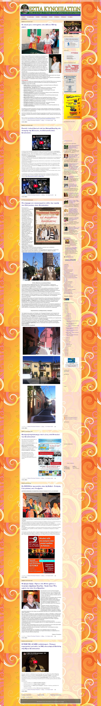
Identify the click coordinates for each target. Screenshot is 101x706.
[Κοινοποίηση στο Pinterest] (26, 121)
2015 (66, 349)
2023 (66, 304)
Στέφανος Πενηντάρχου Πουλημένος (71, 417)
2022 (66, 305)
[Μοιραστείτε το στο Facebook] (25, 121)
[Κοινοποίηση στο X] (24, 121)
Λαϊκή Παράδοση (67, 272)
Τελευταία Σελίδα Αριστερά (68, 286)
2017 (66, 312)
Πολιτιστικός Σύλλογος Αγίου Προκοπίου (71, 275)
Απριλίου (67, 341)
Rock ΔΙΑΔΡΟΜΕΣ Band (68, 293)
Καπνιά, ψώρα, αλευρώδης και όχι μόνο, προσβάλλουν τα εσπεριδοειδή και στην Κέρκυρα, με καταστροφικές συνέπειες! (74, 147)
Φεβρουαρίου (68, 344)
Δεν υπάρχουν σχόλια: (49, 120)
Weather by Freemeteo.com (76, 468)
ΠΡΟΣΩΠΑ (63, 17)
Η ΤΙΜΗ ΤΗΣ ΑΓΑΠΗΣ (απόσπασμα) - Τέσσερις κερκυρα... (72, 335)
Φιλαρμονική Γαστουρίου (68, 271)
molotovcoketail (55, 701)
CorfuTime (65, 268)
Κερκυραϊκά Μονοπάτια (68, 290)
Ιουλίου (67, 337)
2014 (66, 350)
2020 (66, 308)
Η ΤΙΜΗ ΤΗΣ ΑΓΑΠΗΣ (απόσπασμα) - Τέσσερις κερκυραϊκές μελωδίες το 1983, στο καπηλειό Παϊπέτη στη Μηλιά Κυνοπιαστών (41, 646)
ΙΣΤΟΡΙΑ (38, 17)
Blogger (62, 701)
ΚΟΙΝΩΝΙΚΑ (24, 19)
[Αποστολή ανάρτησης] (55, 120)
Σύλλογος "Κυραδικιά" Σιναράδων (70, 289)
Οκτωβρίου (68, 316)
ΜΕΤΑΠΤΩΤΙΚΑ (68, 238)
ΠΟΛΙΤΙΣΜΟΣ (44, 17)
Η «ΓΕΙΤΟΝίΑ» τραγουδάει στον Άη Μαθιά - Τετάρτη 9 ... (72, 330)
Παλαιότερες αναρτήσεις (55, 695)
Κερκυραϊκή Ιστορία (67, 284)
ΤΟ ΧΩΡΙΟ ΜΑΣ (30, 17)
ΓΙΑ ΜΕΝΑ (70, 17)
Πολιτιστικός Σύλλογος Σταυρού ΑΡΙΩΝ (70, 277)
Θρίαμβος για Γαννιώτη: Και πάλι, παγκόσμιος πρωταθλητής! (70, 249)
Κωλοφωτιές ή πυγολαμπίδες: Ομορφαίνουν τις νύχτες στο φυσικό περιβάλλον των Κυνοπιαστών (74, 219)
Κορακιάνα (66, 280)
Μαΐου (67, 340)
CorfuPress (66, 267)
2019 (66, 309)
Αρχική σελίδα (40, 695)
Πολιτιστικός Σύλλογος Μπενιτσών (70, 276)
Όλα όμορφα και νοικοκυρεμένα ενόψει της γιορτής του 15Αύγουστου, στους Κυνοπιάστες (40, 204)
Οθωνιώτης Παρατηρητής (68, 281)
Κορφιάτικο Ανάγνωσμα (68, 292)
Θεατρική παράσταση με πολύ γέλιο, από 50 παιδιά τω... (72, 328)
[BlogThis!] (23, 121)
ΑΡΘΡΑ (50, 17)
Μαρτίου (67, 343)
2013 (66, 352)
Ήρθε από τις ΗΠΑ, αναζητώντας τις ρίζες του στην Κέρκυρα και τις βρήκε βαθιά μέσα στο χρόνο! (74, 228)
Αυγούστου (68, 319)
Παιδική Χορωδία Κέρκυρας (68, 273)
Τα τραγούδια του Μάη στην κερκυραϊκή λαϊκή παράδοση (73, 193)
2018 (66, 311)
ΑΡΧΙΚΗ (23, 17)
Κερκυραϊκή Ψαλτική (67, 285)
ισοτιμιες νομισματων (70, 463)
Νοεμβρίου (68, 315)
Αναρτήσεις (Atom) (29, 697)
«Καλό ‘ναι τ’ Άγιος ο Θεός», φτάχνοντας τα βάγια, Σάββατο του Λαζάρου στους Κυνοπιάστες (74, 201)
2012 (66, 353)
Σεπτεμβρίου (68, 318)
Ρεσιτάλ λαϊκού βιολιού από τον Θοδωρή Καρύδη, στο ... (71, 324)
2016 (66, 347)
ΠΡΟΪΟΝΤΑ (56, 17)
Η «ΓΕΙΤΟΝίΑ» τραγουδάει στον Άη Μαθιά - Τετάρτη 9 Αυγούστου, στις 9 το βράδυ (41, 487)
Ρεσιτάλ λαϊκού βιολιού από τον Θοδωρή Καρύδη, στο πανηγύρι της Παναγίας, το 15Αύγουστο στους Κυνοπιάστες (41, 130)
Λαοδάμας (65, 288)
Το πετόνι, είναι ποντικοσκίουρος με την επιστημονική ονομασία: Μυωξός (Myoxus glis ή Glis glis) (73, 185)
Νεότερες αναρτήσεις (26, 695)
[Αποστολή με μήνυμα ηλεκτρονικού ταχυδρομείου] (22, 121)
